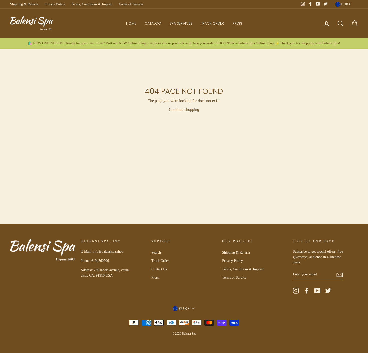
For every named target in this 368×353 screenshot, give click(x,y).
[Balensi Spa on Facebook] (307, 291)
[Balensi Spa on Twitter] (328, 291)
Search (156, 252)
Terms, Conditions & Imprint (92, 4)
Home (131, 23)
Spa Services (181, 23)
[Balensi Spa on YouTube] (317, 291)
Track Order (212, 23)
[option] (184, 43)
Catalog (153, 23)
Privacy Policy (54, 4)
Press (237, 23)
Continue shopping (184, 109)
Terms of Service (131, 4)
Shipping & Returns (24, 4)
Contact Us (159, 269)
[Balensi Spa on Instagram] (296, 291)
